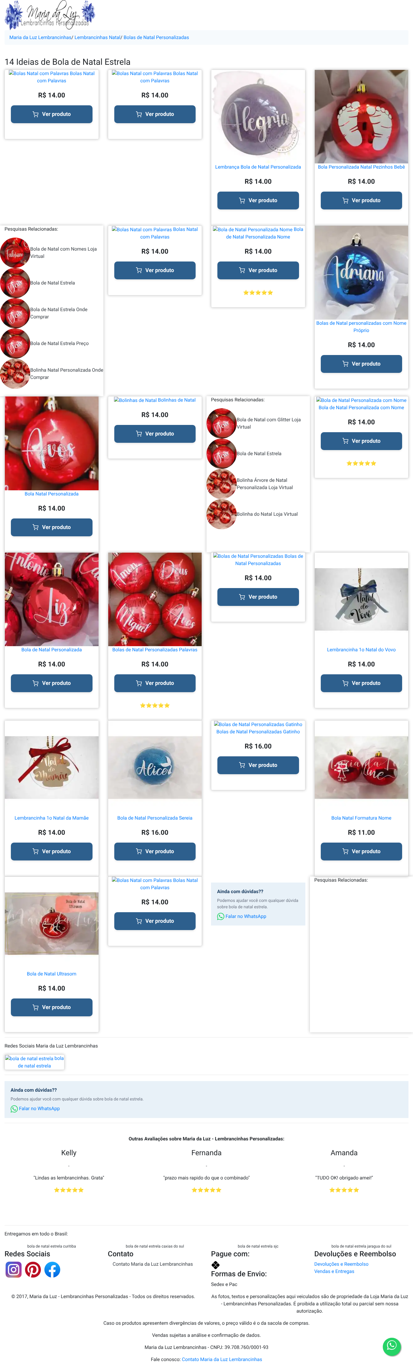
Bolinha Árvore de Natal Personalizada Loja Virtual (265, 483)
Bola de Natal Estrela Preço (59, 343)
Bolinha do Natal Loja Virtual (267, 514)
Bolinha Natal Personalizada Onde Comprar (66, 373)
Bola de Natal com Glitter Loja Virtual (269, 423)
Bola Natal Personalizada (51, 494)
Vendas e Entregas (334, 1271)
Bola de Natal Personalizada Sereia (154, 818)
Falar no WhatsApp (245, 916)
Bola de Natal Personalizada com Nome (361, 407)
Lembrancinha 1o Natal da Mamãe (52, 818)
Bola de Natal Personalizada (51, 650)
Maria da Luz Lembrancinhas (40, 37)
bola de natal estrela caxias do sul (155, 1246)
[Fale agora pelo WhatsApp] (392, 1347)
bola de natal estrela (41, 1062)
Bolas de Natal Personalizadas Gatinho (258, 732)
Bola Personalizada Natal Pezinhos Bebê (361, 167)
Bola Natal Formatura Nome (361, 818)
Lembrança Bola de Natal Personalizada (258, 167)
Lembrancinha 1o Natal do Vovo (361, 650)
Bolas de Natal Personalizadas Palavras (154, 650)
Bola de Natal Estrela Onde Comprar (58, 313)
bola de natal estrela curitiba (51, 1246)
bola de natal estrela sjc (258, 1246)
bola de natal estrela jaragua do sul (361, 1246)
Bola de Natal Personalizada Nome (264, 233)
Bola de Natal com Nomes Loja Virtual (63, 252)
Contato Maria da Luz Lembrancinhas (153, 1264)
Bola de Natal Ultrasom (51, 974)
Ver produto (56, 114)
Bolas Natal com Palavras (65, 77)
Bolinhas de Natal (176, 400)
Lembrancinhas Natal (98, 37)
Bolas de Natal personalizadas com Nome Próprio (361, 326)
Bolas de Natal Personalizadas (156, 37)
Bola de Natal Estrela (52, 283)
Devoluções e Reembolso (341, 1264)
